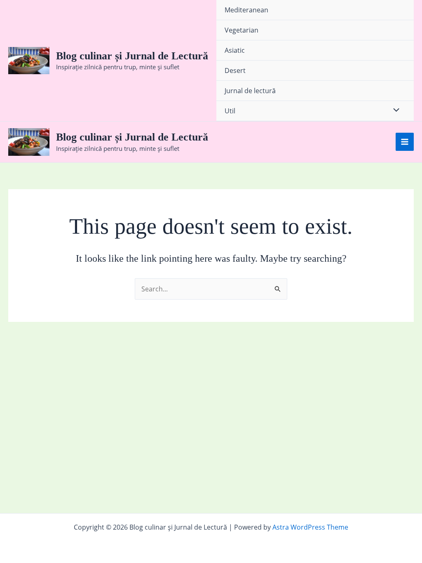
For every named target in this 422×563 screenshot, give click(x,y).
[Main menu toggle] (405, 142)
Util (230, 110)
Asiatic (235, 50)
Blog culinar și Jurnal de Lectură (132, 56)
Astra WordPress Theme (310, 527)
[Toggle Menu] (394, 110)
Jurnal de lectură (250, 90)
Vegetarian (241, 30)
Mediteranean (246, 9)
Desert (235, 70)
